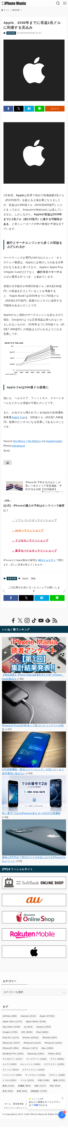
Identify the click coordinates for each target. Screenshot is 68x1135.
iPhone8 (49, 1037)
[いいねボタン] (7, 462)
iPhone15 (10, 1048)
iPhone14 (53, 1043)
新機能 (24, 1086)
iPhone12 (11, 1043)
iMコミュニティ (47, 560)
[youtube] (41, 621)
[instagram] (27, 621)
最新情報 (11, 33)
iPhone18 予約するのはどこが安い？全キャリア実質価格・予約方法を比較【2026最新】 (43, 486)
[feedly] (48, 621)
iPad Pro (11, 1037)
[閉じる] (62, 1098)
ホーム (8, 1104)
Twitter (54, 1054)
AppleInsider (54, 441)
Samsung (35, 1054)
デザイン (57, 1075)
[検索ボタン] (58, 3)
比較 (40, 1086)
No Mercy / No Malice (27, 441)
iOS (26, 1032)
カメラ (9, 1064)
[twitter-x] (20, 621)
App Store (11, 1027)
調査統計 (39, 1091)
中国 (44, 1080)
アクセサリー (13, 1059)
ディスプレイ (35, 1075)
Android (28, 1016)
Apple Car (18, 417)
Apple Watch (36, 1021)
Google (10, 1032)
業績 (33, 578)
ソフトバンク (12, 1075)
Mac (47, 1048)
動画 (8, 1086)
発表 (22, 1091)
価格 (59, 1080)
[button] (8, 109)
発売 (8, 1091)
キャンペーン (30, 1064)
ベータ (27, 1080)
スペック (10, 1070)
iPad (42, 1032)
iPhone (30, 1037)
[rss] (55, 621)
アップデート (36, 1059)
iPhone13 (32, 1043)
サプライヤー (54, 1064)
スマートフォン (33, 1070)
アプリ (57, 1059)
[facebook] (13, 621)
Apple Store (12, 1021)
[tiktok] (34, 621)
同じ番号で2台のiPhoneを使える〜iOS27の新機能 (31, 813)
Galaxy (43, 1027)
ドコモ (9, 1080)
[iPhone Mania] (14, 3)
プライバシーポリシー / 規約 (17, 1108)
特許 (55, 1086)
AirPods (10, 1016)
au (28, 1027)
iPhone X (30, 1048)
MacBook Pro (13, 1054)
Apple (25, 578)
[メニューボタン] (64, 3)
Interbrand (18, 445)
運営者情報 (18, 1104)
